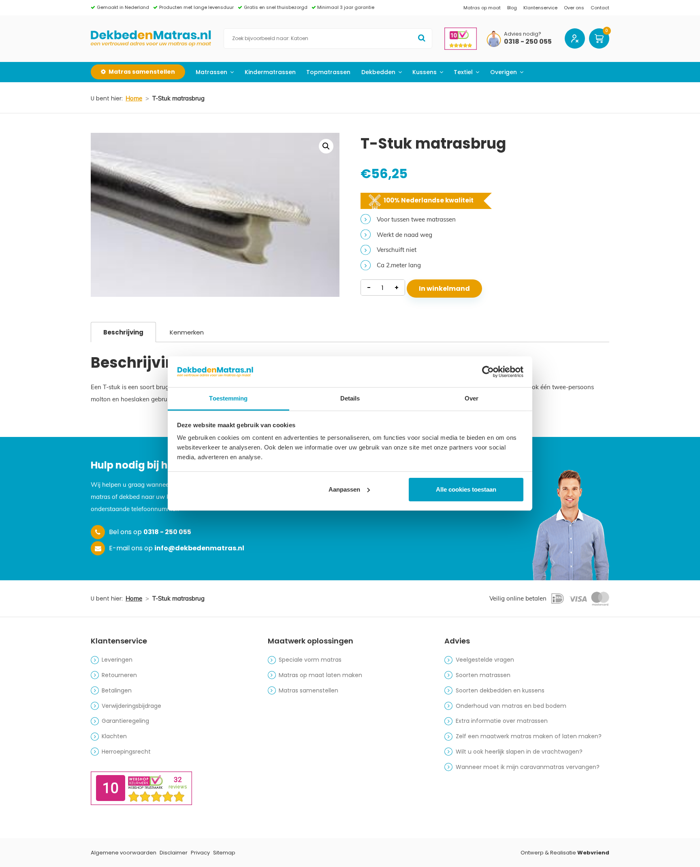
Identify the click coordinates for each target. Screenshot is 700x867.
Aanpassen (344, 489)
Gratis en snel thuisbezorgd (275, 7)
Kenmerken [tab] (187, 332)
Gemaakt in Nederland (123, 7)
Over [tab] (471, 398)
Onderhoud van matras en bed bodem (511, 706)
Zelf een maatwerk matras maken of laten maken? (529, 736)
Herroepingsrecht (126, 752)
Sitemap (224, 852)
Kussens (424, 72)
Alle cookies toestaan (466, 489)
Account (575, 38)
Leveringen (117, 660)
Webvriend (593, 852)
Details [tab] (350, 398)
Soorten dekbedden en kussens (500, 690)
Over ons (574, 7)
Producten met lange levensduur (196, 7)
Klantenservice (540, 7)
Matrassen (211, 72)
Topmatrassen (328, 72)
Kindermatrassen (270, 72)
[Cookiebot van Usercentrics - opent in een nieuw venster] (487, 372)
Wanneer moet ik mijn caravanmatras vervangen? (528, 767)
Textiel (463, 72)
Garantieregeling (125, 721)
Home (134, 98)
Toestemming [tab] (228, 398)
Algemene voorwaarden (123, 852)
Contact (600, 7)
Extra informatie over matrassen (502, 721)
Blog (512, 7)
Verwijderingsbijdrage (131, 706)
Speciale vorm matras (310, 660)
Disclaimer (174, 852)
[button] (326, 146)
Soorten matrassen (483, 675)
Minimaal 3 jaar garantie (345, 7)
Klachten (114, 736)
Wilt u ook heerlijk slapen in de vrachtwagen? (519, 752)
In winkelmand (444, 288)
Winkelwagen (599, 38)
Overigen (503, 72)
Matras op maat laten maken (320, 675)
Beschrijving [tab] (123, 332)
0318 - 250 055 (528, 42)
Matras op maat (482, 7)
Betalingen (117, 690)
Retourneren (119, 675)
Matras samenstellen (308, 690)
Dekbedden (378, 72)
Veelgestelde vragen (485, 660)
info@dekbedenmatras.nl (199, 548)
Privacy (200, 852)
